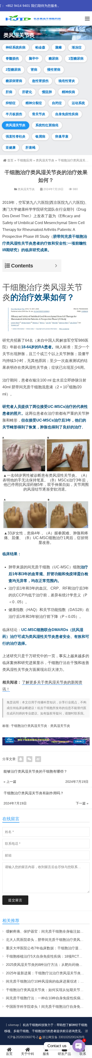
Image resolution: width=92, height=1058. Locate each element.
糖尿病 (54, 58)
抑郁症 (11, 103)
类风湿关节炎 (15, 125)
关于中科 (27, 1054)
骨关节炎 (38, 114)
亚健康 (11, 147)
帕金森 (40, 47)
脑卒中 (34, 58)
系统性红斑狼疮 (47, 125)
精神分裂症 (33, 103)
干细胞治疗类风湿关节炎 (29, 726)
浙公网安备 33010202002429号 (63, 1037)
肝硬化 (27, 92)
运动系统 (78, 103)
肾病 (34, 69)
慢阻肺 (47, 92)
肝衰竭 (30, 147)
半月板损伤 (14, 114)
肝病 (9, 92)
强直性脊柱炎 (15, 136)
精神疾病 (68, 92)
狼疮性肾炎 (67, 81)
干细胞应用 (24, 160)
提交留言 (15, 900)
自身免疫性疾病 (66, 114)
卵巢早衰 (61, 136)
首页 (10, 160)
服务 (46, 1054)
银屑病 (40, 136)
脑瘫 (58, 47)
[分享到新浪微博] (38, 759)
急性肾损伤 (40, 81)
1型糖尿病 (76, 58)
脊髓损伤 (12, 58)
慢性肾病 (53, 69)
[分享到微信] (29, 759)
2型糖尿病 (13, 69)
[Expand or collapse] (56, 266)
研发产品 (64, 1054)
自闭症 (57, 103)
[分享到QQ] (21, 759)
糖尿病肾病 (14, 81)
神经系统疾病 (15, 47)
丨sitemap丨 (13, 1025)
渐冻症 (77, 47)
